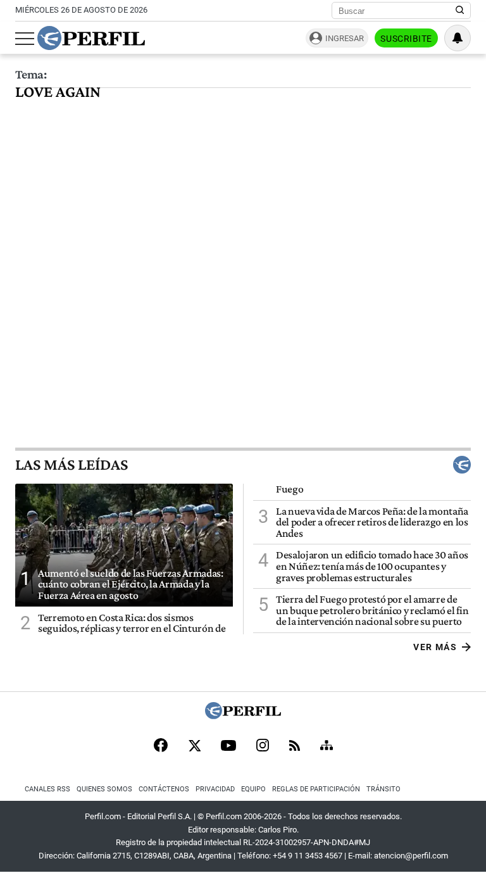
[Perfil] (243, 716)
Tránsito (383, 789)
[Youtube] (228, 746)
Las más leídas (71, 465)
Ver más (435, 647)
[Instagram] (262, 746)
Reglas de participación (316, 789)
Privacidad (215, 789)
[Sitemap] (326, 746)
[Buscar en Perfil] (460, 10)
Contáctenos (164, 789)
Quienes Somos (104, 789)
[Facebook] (161, 746)
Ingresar (344, 38)
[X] (194, 746)
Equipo (253, 789)
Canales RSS (47, 789)
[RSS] (294, 746)
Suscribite (406, 39)
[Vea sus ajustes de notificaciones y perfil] (457, 38)
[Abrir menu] (24, 38)
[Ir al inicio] (91, 38)
